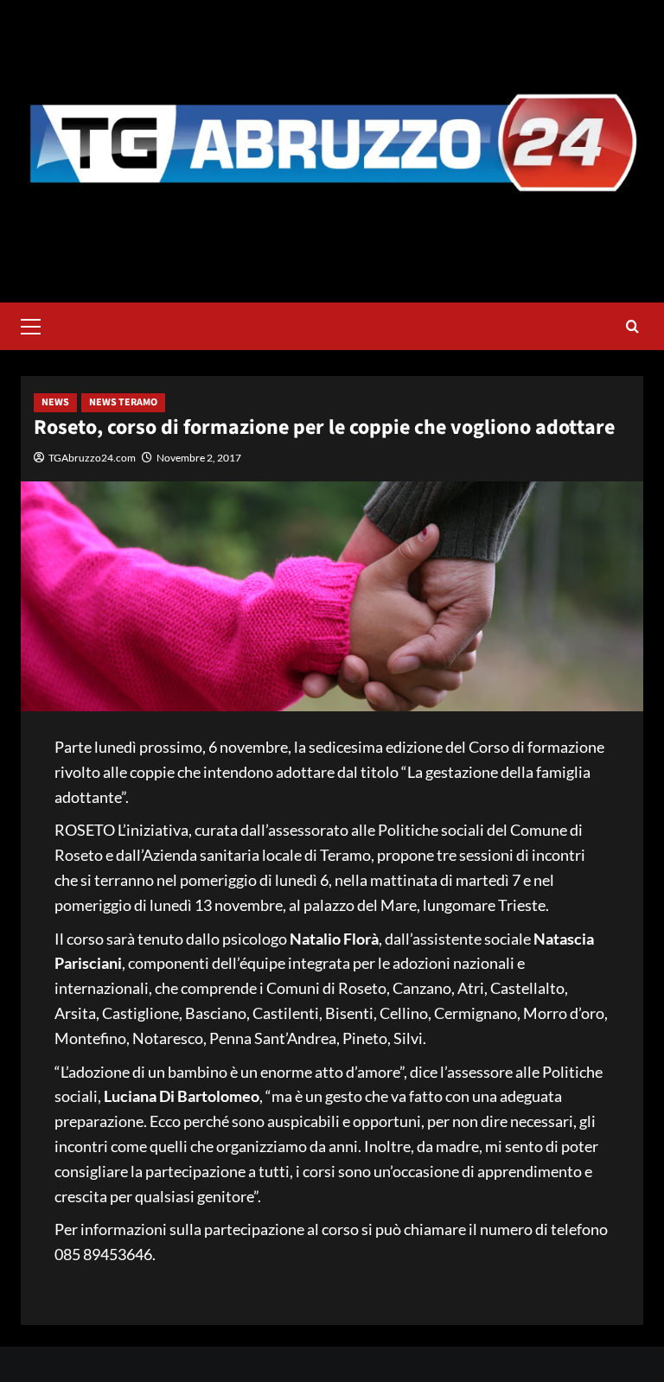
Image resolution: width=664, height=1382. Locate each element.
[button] (38, 324)
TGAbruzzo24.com (92, 457)
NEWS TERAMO (123, 402)
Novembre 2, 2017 (198, 457)
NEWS (55, 402)
